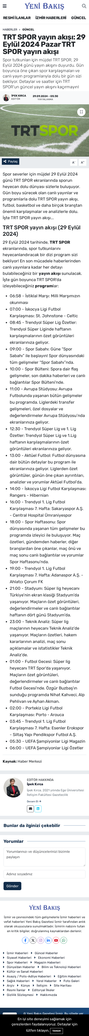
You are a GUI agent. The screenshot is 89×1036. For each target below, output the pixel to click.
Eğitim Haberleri (69, 976)
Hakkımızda (48, 995)
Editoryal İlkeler (43, 990)
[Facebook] (25, 940)
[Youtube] (56, 940)
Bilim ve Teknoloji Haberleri (61, 967)
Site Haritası (63, 985)
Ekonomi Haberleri (51, 958)
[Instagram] (40, 940)
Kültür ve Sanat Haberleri (25, 971)
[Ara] (84, 6)
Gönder (12, 886)
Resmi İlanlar (16, 990)
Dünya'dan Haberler (21, 967)
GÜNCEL (78, 18)
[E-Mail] (30, 808)
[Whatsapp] (63, 940)
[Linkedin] (38, 808)
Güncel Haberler (46, 953)
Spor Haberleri (17, 962)
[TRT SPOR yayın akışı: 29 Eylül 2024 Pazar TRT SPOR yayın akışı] (44, 130)
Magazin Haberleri (47, 962)
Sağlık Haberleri (18, 981)
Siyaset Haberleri (19, 958)
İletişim (42, 985)
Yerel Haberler (46, 981)
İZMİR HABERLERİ (50, 18)
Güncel (28, 29)
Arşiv (10, 985)
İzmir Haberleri (17, 953)
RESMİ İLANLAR (16, 18)
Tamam (56, 1031)
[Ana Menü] (5, 6)
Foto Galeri (71, 981)
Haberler (10, 29)
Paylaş (13, 161)
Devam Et (33, 801)
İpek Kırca (35, 784)
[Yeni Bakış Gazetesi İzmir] (44, 6)
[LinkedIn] (48, 940)
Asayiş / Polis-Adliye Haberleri (29, 976)
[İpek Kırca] (13, 787)
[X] (33, 940)
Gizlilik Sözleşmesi (20, 995)
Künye (25, 985)
